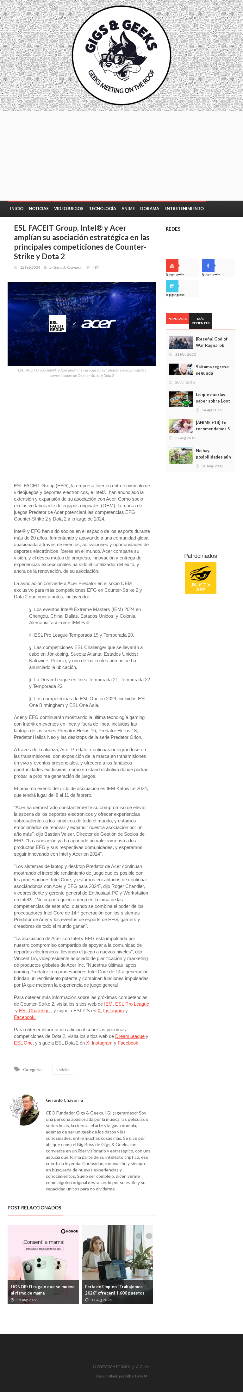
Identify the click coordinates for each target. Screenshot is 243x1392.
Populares (177, 319)
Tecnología (102, 208)
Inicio (16, 208)
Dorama (149, 208)
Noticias (39, 208)
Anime (128, 208)
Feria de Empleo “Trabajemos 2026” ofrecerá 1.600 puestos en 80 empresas (67, 1293)
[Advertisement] (145, 155)
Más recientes (201, 321)
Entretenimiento (184, 208)
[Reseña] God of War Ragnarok (211, 342)
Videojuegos (69, 208)
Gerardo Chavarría (68, 267)
